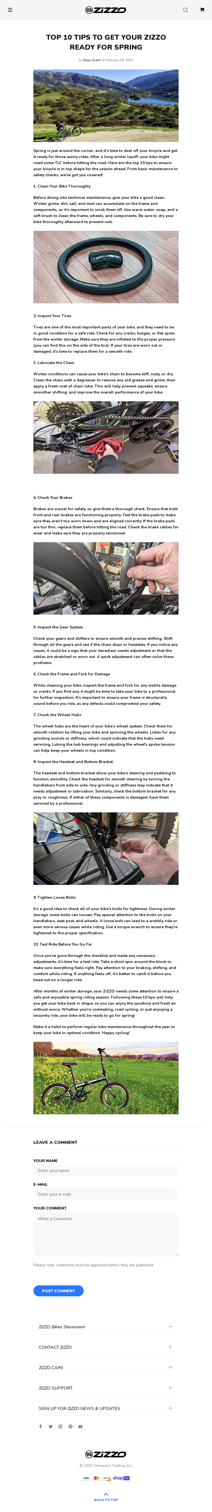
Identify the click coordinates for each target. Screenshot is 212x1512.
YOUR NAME (45, 1160)
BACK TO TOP (106, 1500)
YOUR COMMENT (50, 1208)
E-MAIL (40, 1184)
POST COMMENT (58, 1291)
